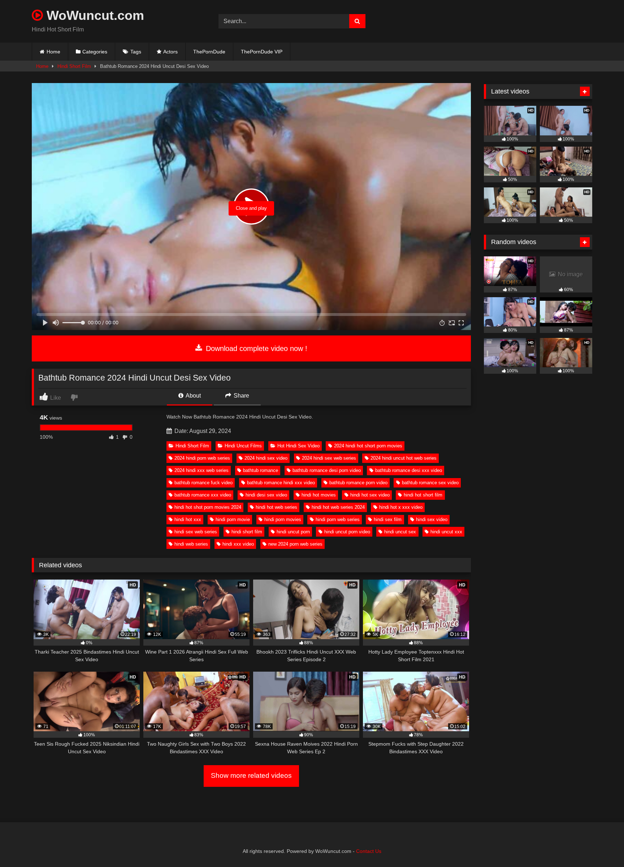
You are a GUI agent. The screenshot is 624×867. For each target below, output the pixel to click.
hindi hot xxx (187, 519)
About (193, 396)
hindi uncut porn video (347, 531)
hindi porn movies (282, 519)
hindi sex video (431, 519)
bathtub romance (260, 470)
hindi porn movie (233, 519)
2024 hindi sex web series (329, 458)
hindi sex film (388, 519)
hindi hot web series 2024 (338, 507)
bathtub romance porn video (358, 482)
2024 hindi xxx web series (201, 470)
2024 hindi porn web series (202, 458)
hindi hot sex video (370, 495)
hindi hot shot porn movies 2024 (207, 507)
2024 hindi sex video (265, 458)
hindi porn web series (338, 519)
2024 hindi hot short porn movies (368, 445)
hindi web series (191, 544)
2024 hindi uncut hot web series (403, 458)
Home (53, 52)
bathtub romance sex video (430, 482)
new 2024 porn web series (295, 544)
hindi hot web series (276, 507)
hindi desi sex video (266, 495)
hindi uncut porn (293, 531)
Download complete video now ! (255, 348)
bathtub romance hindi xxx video (281, 482)
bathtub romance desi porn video (326, 470)
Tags (135, 52)
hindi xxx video (238, 544)
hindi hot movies (319, 495)
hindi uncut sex (400, 531)
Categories (94, 52)
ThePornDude (209, 52)
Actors (170, 52)
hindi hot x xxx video (400, 507)
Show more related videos (251, 775)
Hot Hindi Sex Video (298, 445)
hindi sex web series (195, 531)
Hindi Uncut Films (243, 445)
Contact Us (368, 851)
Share (240, 396)
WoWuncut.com (93, 15)
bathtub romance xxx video (202, 495)
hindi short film (246, 531)
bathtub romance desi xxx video (408, 470)
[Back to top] (602, 845)
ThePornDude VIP (261, 52)
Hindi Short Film (74, 66)
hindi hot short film (423, 495)
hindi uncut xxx (446, 531)
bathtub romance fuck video (203, 482)
